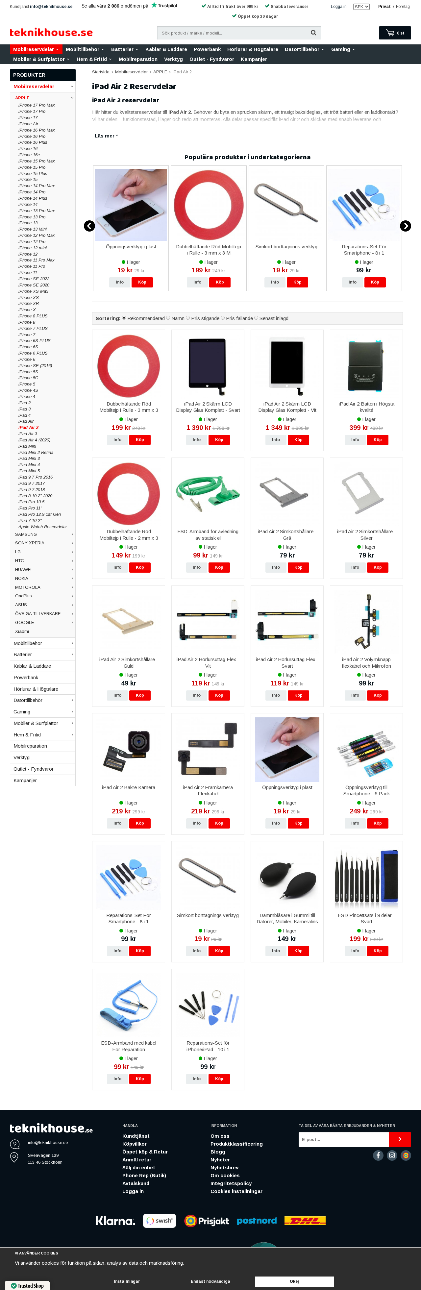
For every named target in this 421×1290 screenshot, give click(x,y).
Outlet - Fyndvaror (211, 59)
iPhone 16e (29, 154)
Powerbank (207, 49)
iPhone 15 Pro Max (36, 161)
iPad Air (26, 421)
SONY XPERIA (29, 542)
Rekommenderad (146, 318)
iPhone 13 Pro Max (36, 210)
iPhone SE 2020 (33, 285)
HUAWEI (23, 569)
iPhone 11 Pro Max (36, 260)
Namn (178, 318)
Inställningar (127, 1281)
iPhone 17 (27, 117)
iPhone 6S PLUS (34, 340)
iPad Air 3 (27, 433)
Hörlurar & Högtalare (252, 49)
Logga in (339, 6)
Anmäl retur (136, 1159)
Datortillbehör (302, 49)
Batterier (122, 49)
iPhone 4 (26, 396)
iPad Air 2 (28, 427)
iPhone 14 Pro (31, 191)
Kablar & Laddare (166, 49)
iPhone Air (28, 123)
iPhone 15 (27, 179)
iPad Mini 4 (29, 464)
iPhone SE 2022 (33, 278)
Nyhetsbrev (224, 1167)
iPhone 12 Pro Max (36, 235)
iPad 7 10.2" (30, 520)
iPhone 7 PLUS (33, 328)
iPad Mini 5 (29, 470)
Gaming (340, 49)
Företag (403, 6)
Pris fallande (239, 318)
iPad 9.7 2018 (31, 489)
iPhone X (27, 309)
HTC (19, 560)
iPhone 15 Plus (32, 173)
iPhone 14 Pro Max (36, 185)
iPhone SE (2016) (35, 365)
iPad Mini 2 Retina (35, 452)
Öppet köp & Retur (145, 1151)
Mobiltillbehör (82, 49)
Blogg (217, 1151)
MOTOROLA (27, 587)
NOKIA (21, 578)
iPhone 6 (26, 359)
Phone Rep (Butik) (144, 1175)
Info (120, 282)
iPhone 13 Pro (31, 216)
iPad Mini (27, 446)
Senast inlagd (274, 318)
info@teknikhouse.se (51, 6)
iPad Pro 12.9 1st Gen (39, 514)
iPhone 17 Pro (31, 111)
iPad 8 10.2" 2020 (35, 495)
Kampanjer (254, 59)
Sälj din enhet (138, 1167)
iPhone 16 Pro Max (36, 130)
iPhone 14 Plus (32, 198)
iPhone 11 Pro (31, 266)
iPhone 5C (28, 377)
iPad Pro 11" (30, 508)
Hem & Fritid (92, 59)
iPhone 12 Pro (31, 241)
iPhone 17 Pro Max (36, 105)
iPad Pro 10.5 (31, 501)
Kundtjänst (136, 1136)
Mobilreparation (138, 59)
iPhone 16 (27, 148)
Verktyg (173, 59)
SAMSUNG (26, 534)
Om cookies (225, 1175)
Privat (384, 6)
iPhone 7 (26, 334)
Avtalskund (135, 1183)
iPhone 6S (28, 346)
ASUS (21, 604)
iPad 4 (24, 415)
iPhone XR (28, 303)
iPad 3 (24, 409)
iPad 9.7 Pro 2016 (35, 477)
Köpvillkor (134, 1144)
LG (18, 551)
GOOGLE (24, 622)
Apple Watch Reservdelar (42, 526)
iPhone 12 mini (32, 247)
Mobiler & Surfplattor (39, 59)
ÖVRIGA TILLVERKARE (38, 613)
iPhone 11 (27, 272)
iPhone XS (28, 297)
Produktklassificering (236, 1144)
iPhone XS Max (33, 291)
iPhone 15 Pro (31, 167)
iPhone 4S (28, 390)
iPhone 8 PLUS (33, 315)
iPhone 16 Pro (31, 136)
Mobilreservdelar (33, 49)
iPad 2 (24, 402)
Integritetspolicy (231, 1183)
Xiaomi (22, 631)
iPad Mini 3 (29, 458)
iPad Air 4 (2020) (34, 439)
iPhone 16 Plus (32, 142)
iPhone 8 (26, 322)
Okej (294, 1281)
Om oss (220, 1136)
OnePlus (23, 595)
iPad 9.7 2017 (31, 483)
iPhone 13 (27, 222)
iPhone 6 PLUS (33, 353)
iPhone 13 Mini (32, 229)
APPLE (22, 97)
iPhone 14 (27, 204)
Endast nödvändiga (210, 1281)
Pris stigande (205, 318)
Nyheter (220, 1159)
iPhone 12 (27, 254)
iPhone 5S (28, 371)
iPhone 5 (26, 384)
